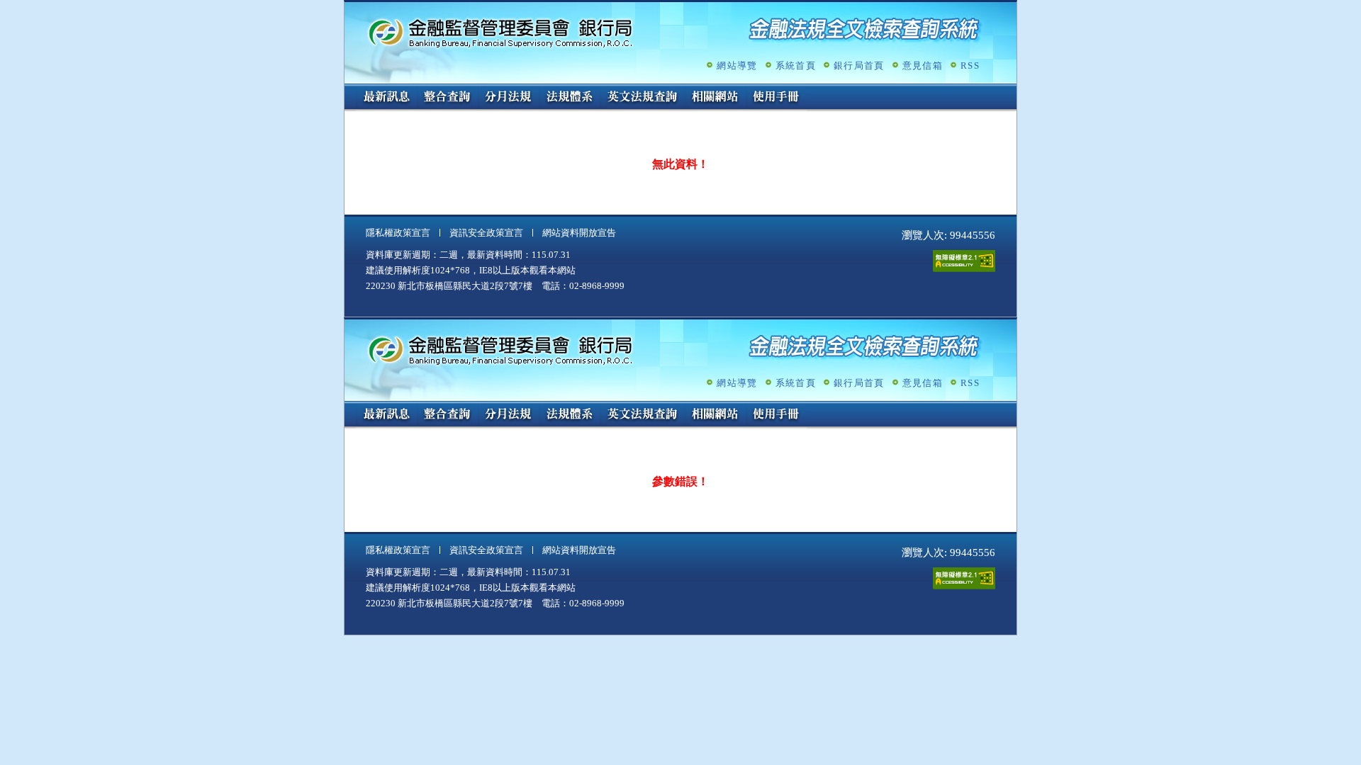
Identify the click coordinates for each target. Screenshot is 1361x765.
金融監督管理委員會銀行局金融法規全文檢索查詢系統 (500, 32)
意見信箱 (922, 65)
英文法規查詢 (642, 98)
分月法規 (508, 98)
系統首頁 (795, 65)
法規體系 (569, 98)
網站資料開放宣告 (579, 232)
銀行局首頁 (859, 65)
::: (349, 90)
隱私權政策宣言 (398, 232)
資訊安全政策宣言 (486, 232)
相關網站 (715, 98)
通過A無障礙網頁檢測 (964, 261)
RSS (970, 65)
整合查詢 (447, 98)
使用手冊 (776, 98)
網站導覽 (737, 65)
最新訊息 (386, 98)
